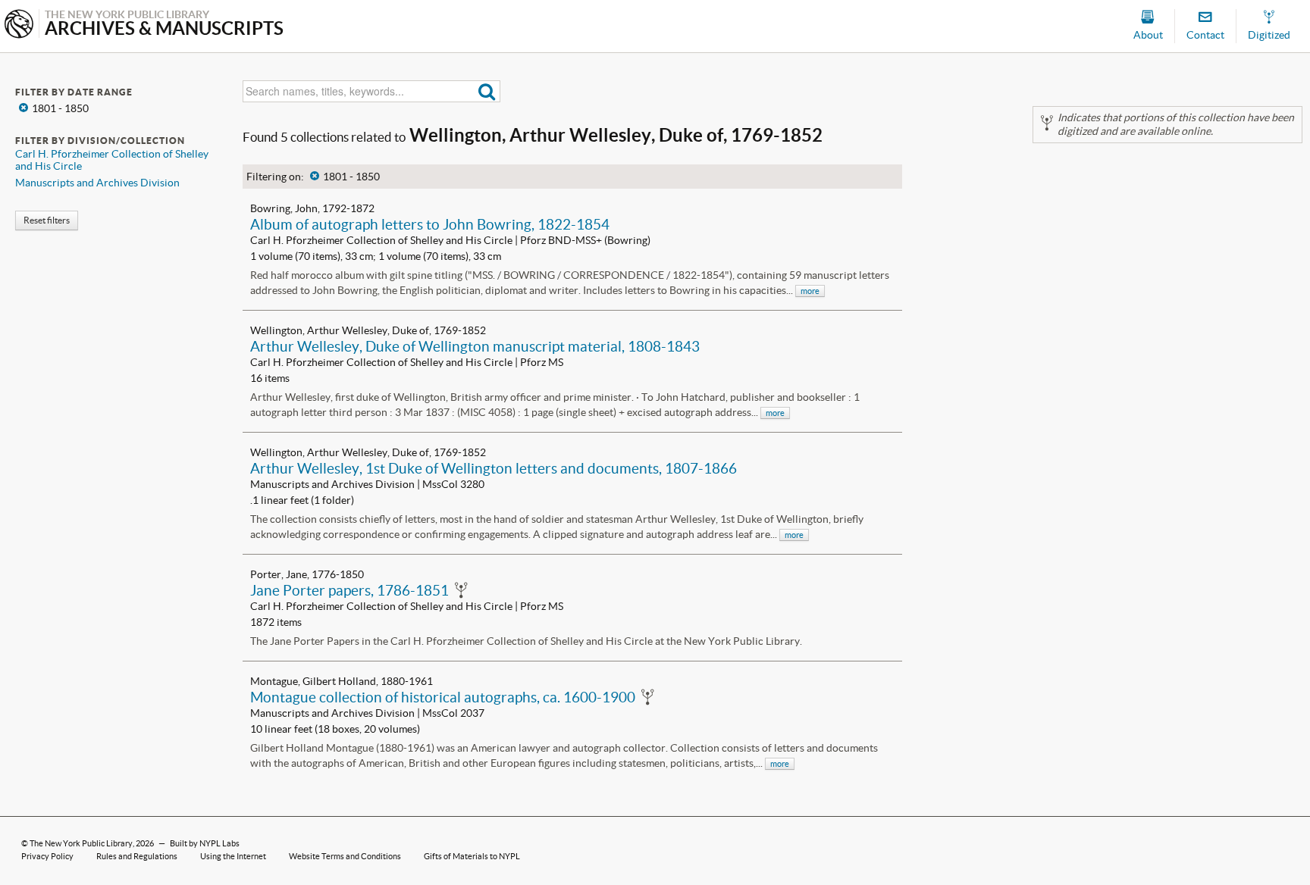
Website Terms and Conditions (345, 856)
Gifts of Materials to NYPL (472, 856)
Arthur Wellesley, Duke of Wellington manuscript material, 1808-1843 (475, 346)
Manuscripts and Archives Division (97, 183)
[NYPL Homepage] (19, 25)
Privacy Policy (47, 856)
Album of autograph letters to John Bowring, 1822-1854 (430, 224)
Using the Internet (233, 856)
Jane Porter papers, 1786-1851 (349, 590)
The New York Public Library (81, 843)
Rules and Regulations (136, 856)
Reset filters (47, 220)
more (810, 291)
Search (487, 91)
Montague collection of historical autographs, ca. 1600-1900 (442, 697)
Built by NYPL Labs (205, 843)
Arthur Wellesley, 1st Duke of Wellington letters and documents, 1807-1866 (493, 468)
